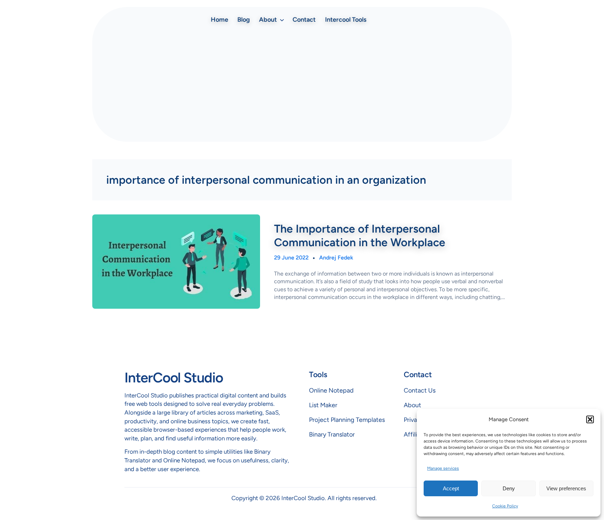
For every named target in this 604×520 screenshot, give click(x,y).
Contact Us (420, 390)
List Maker (323, 405)
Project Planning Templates (347, 420)
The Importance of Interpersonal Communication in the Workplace (359, 235)
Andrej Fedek (336, 257)
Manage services (443, 468)
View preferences (566, 488)
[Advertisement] (302, 84)
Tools (318, 374)
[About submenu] (282, 19)
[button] (590, 419)
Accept (451, 488)
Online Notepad (331, 390)
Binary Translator (332, 434)
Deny (509, 488)
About (412, 405)
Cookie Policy (505, 506)
